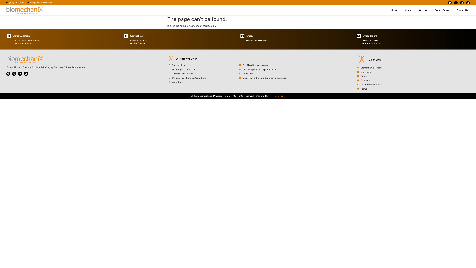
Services (422, 10)
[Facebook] (450, 2)
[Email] (242, 36)
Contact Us (462, 10)
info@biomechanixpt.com (257, 40)
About (407, 10)
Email (249, 36)
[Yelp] (462, 2)
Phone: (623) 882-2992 (141, 40)
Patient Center (441, 10)
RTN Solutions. (277, 95)
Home (394, 10)
